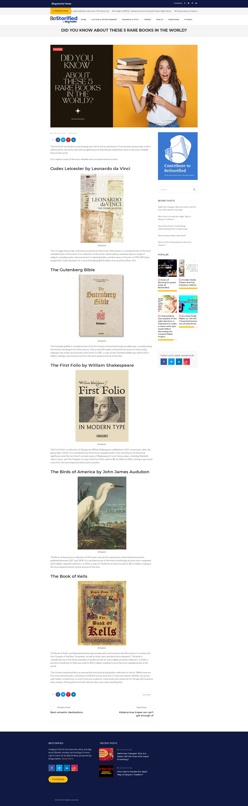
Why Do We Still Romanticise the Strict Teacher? (175, 243)
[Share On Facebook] (58, 139)
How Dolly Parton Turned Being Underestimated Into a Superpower (173, 227)
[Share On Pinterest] (68, 139)
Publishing (58, 49)
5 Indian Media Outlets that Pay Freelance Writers (187, 282)
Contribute (178, 3)
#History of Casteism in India (183, 11)
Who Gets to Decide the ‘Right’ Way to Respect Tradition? (174, 218)
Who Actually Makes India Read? (172, 235)
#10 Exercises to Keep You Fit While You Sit (145, 11)
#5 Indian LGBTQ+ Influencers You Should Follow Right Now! (92, 11)
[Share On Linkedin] (73, 139)
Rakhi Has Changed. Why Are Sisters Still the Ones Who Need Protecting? (177, 208)
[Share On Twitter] (63, 139)
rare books (146, 695)
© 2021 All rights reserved (67, 800)
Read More (67, 759)
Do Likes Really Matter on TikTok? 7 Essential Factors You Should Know (188, 320)
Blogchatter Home (61, 3)
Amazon (102, 245)
